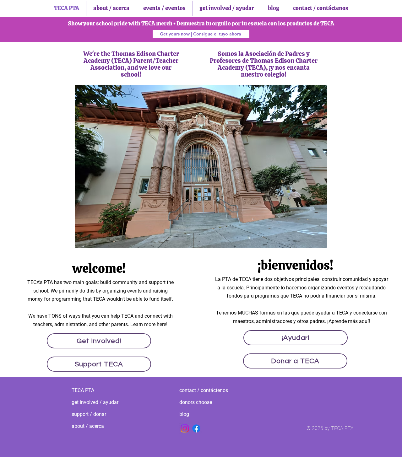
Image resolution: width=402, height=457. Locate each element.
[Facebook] (196, 428)
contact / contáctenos (200, 390)
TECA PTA (83, 390)
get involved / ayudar (92, 402)
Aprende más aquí (349, 321)
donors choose (195, 402)
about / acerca (88, 426)
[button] (201, 166)
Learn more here (148, 324)
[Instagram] (184, 428)
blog (184, 414)
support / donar (89, 414)
